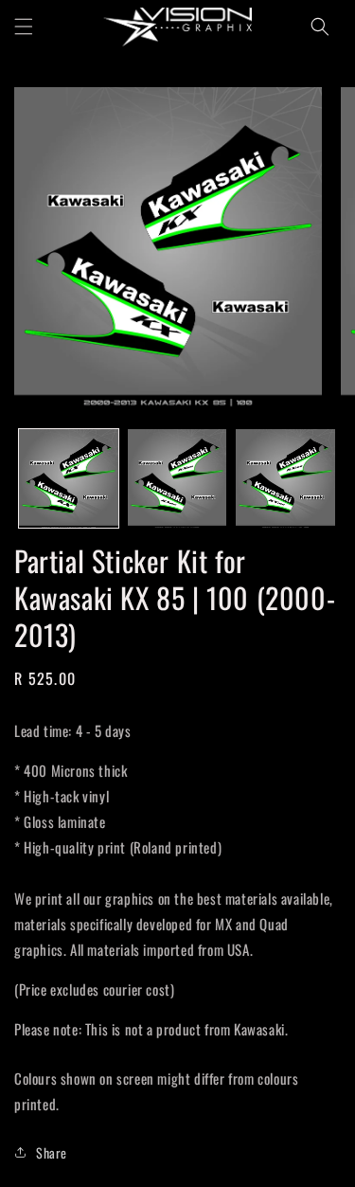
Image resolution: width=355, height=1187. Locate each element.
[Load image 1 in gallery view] (68, 479)
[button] (23, 26)
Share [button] (51, 1152)
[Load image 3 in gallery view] (285, 479)
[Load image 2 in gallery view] (177, 479)
